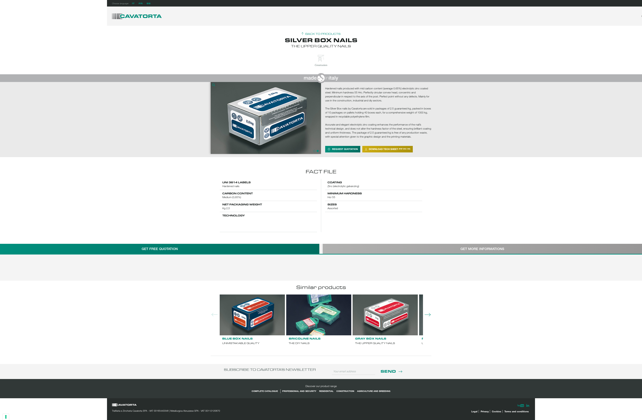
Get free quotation (160, 249)
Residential (326, 391)
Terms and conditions (516, 411)
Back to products (323, 33)
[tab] (159, 249)
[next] (317, 118)
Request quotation (345, 149)
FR (141, 3)
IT (133, 3)
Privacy (485, 411)
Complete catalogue (265, 391)
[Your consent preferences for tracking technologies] (6, 417)
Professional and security (299, 391)
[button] (214, 85)
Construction (345, 391)
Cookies (496, 411)
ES (148, 3)
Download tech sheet (389, 149)
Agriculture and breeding (373, 391)
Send (389, 371)
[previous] (214, 118)
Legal (474, 411)
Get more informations (482, 249)
